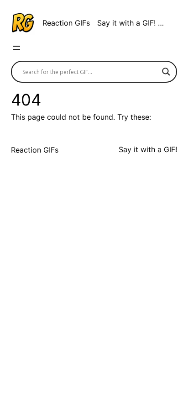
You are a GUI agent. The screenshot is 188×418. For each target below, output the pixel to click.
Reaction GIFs (66, 22)
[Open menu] (16, 47)
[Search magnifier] (166, 71)
